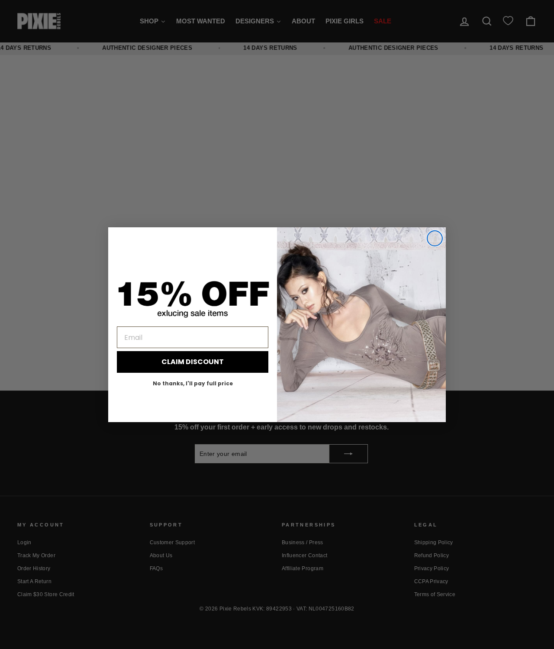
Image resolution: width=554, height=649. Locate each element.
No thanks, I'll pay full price (193, 383)
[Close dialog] (434, 238)
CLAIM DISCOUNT (192, 362)
